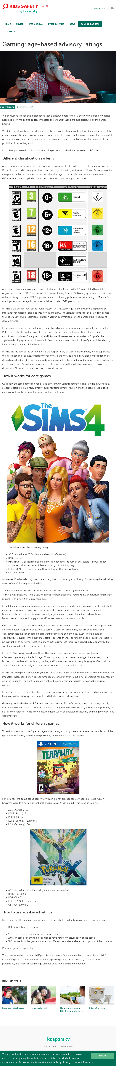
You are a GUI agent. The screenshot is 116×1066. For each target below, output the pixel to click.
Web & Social (36, 24)
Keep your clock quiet (13, 1008)
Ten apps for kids (39, 1008)
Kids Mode (100, 8)
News (72, 24)
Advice (19, 24)
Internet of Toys (97, 1008)
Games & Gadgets (90, 24)
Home (8, 24)
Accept (102, 1056)
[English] (47, 6)
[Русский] (43, 6)
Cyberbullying (56, 24)
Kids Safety (23, 6)
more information (84, 1062)
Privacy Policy (50, 1046)
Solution (10, 32)
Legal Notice (66, 1046)
